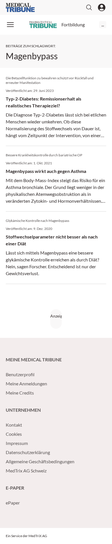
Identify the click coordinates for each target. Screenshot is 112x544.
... (102, 24)
